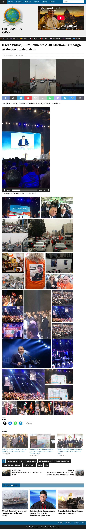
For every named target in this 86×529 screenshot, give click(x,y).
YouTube (52, 2)
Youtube (76, 523)
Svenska (78, 38)
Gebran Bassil (31, 461)
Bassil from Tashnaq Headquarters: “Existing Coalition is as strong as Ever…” (69, 451)
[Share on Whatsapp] (50, 98)
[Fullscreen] (48, 190)
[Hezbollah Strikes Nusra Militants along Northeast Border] (71, 499)
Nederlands (56, 38)
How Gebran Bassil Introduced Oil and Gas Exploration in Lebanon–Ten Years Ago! (41, 451)
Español (24, 38)
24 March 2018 (9, 55)
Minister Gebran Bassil (62, 461)
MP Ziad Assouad (29, 465)
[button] (26, 149)
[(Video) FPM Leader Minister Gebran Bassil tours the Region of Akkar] (15, 441)
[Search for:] (73, 2)
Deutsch (5, 38)
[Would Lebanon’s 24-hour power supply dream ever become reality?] (15, 499)
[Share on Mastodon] (57, 98)
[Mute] (44, 190)
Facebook (36, 2)
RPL (47, 465)
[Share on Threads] (80, 98)
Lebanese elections (45, 461)
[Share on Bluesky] (72, 98)
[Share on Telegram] (65, 98)
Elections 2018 (12, 461)
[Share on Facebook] (6, 98)
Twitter (44, 2)
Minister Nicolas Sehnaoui (12, 465)
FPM (22, 461)
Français (35, 38)
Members (28, 2)
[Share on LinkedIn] (20, 98)
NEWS (40, 465)
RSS (83, 523)
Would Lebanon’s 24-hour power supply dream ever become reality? (14, 513)
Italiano (45, 38)
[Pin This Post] (28, 98)
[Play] (5, 190)
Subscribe (19, 2)
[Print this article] (43, 98)
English (15, 38)
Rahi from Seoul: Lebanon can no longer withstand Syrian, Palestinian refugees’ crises (42, 513)
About (3, 2)
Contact (10, 2)
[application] (26, 149)
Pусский (68, 38)
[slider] (24, 190)
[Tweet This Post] (13, 98)
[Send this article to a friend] (35, 98)
